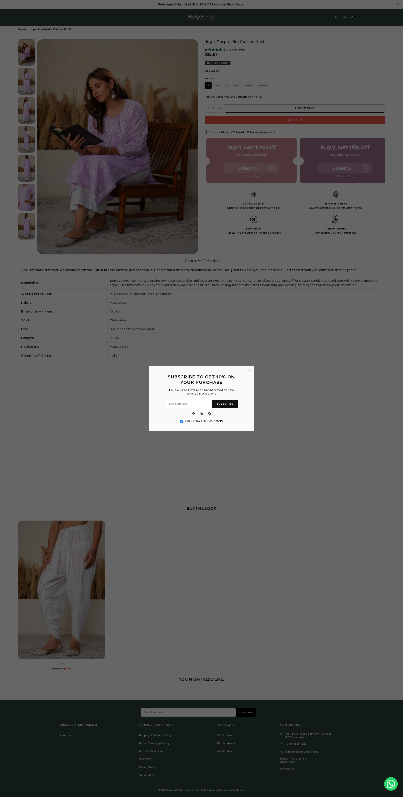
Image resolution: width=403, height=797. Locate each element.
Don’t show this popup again (203, 421)
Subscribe (225, 403)
